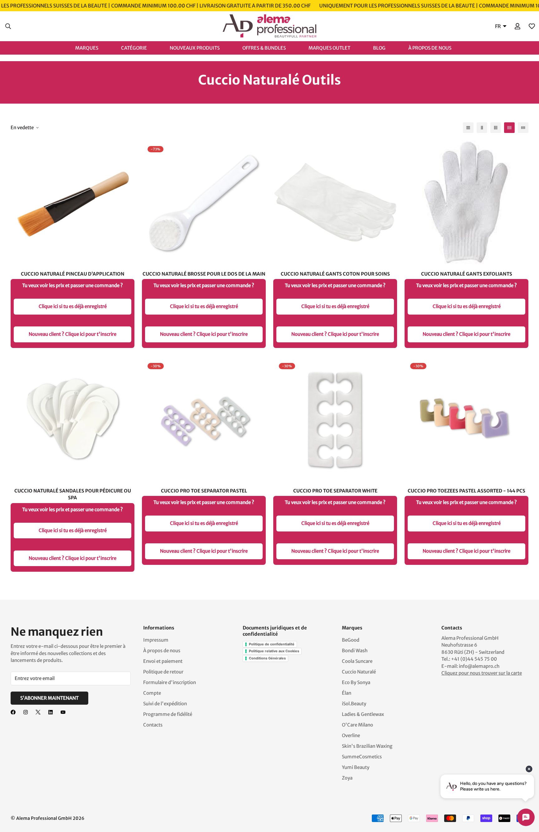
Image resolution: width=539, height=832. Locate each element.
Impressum (155, 640)
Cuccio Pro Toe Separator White (335, 491)
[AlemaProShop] (269, 26)
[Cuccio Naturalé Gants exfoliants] (466, 202)
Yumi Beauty (355, 767)
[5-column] (523, 127)
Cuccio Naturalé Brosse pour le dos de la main (204, 274)
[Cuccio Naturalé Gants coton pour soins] (335, 202)
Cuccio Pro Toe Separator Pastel (204, 491)
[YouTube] (63, 712)
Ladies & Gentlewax (363, 714)
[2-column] (482, 127)
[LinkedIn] (50, 712)
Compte (152, 693)
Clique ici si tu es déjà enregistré (73, 306)
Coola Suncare (357, 661)
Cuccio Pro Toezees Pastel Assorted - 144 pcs (466, 491)
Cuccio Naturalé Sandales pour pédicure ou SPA (72, 494)
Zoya (347, 778)
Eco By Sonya (356, 682)
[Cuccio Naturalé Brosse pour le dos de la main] (204, 202)
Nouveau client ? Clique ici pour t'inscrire (72, 334)
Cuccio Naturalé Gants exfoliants (466, 274)
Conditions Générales (267, 658)
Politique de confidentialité (271, 644)
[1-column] (468, 127)
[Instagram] (25, 712)
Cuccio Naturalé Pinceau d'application (72, 274)
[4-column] (509, 127)
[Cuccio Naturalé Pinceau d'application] (72, 202)
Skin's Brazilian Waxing (367, 746)
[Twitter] (38, 712)
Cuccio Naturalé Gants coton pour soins (335, 274)
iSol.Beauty (354, 704)
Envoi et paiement (162, 661)
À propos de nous (161, 650)
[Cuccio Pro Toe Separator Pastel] (204, 419)
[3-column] (495, 127)
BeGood (350, 640)
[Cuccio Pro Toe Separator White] (335, 419)
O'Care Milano (357, 725)
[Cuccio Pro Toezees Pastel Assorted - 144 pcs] (466, 419)
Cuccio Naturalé (359, 672)
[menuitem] (93, 48)
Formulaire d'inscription (169, 682)
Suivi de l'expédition (165, 704)
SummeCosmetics (362, 757)
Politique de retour (163, 672)
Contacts (153, 725)
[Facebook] (13, 712)
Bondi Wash (355, 650)
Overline (351, 735)
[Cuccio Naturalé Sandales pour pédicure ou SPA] (72, 419)
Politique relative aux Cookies (274, 651)
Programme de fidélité (167, 714)
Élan (346, 693)
